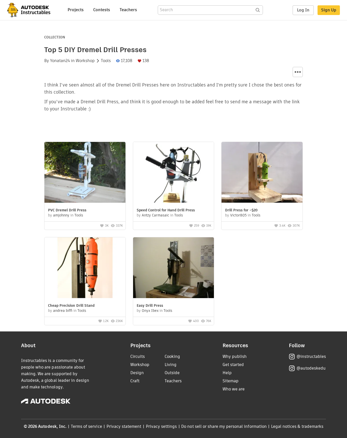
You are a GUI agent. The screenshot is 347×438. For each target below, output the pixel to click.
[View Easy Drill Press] (173, 268)
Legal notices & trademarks (297, 426)
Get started (233, 365)
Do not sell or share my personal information (223, 426)
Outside (172, 373)
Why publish (235, 356)
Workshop (85, 60)
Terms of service (86, 426)
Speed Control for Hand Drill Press (166, 210)
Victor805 (238, 215)
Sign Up (328, 10)
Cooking (172, 356)
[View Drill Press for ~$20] (262, 173)
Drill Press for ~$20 (241, 210)
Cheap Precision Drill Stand (71, 305)
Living (171, 365)
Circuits (137, 356)
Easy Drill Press (150, 305)
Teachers (128, 10)
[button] (298, 72)
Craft (134, 381)
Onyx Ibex (150, 310)
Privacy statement (123, 426)
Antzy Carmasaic (155, 215)
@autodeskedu (311, 368)
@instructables (311, 356)
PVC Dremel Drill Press (67, 210)
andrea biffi (62, 310)
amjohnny (61, 215)
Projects (76, 10)
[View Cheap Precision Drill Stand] (84, 268)
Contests (101, 10)
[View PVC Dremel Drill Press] (84, 173)
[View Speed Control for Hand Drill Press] (173, 173)
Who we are (234, 389)
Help (227, 373)
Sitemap (231, 381)
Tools (106, 60)
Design (137, 373)
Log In (303, 10)
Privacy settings (161, 426)
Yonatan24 (60, 60)
